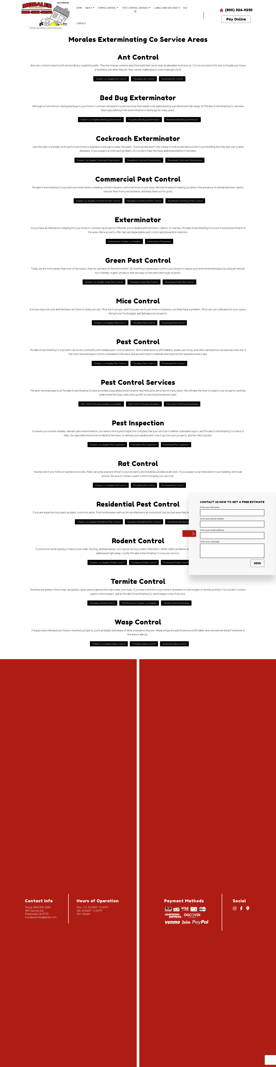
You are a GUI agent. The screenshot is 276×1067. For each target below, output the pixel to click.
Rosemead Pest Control (173, 363)
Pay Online (236, 19)
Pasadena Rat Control (144, 485)
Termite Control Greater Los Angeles (139, 603)
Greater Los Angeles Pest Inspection (107, 444)
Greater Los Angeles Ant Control (111, 78)
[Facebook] (241, 908)
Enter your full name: (205, 507)
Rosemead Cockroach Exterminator (185, 160)
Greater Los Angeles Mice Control (110, 322)
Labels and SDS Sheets (167, 7)
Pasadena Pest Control (144, 363)
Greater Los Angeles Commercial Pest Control (98, 200)
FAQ (185, 7)
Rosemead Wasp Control (174, 643)
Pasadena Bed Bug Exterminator (144, 119)
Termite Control (107, 7)
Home (79, 7)
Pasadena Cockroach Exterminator (144, 160)
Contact (81, 23)
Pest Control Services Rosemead (182, 404)
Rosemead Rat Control (172, 485)
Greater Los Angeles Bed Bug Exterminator (100, 119)
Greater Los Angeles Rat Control (110, 485)
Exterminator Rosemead (159, 241)
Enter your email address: (207, 530)
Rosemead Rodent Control (176, 562)
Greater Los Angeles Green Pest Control (104, 282)
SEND (252, 563)
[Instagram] (234, 908)
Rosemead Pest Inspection (176, 444)
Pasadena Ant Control (143, 78)
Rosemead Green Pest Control (179, 282)
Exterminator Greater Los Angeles (124, 241)
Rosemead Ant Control (172, 78)
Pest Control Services (135, 7)
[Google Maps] (247, 908)
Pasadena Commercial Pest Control (144, 200)
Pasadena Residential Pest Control (144, 521)
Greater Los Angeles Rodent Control (107, 562)
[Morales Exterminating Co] (45, 13)
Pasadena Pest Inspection (143, 444)
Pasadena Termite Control (102, 603)
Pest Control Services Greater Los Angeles (101, 404)
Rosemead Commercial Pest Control (185, 200)
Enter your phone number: (207, 518)
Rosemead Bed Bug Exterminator (182, 119)
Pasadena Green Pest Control (144, 282)
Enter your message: (205, 541)
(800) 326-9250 (238, 10)
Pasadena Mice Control (144, 322)
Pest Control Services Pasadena (143, 404)
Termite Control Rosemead (176, 603)
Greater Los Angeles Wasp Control (108, 643)
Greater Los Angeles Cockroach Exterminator (98, 160)
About (88, 7)
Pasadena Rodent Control (143, 562)
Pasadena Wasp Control (144, 643)
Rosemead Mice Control (173, 322)
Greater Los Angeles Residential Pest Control (98, 521)
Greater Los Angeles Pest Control (110, 363)
